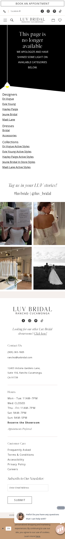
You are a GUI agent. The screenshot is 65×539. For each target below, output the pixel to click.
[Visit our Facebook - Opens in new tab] (42, 11)
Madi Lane (8, 119)
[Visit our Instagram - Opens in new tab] (48, 11)
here (38, 536)
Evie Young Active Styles (16, 151)
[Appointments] (53, 20)
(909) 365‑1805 (16, 352)
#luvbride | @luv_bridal (32, 194)
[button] (15, 11)
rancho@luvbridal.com (20, 357)
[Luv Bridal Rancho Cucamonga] (32, 20)
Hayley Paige (10, 109)
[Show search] (12, 20)
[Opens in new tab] (16, 223)
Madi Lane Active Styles (16, 167)
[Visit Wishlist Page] (59, 20)
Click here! (40, 333)
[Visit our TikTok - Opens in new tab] (60, 11)
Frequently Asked (19, 450)
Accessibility (16, 459)
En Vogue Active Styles (16, 146)
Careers (13, 469)
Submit (19, 500)
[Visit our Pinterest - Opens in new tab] (54, 11)
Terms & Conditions (21, 454)
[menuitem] (4, 11)
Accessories (9, 135)
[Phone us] (4, 11)
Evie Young (9, 104)
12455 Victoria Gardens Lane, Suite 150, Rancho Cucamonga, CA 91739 (25, 373)
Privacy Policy (17, 464)
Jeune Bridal (9, 114)
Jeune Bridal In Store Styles (18, 162)
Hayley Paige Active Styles (18, 157)
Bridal (6, 130)
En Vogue (8, 99)
